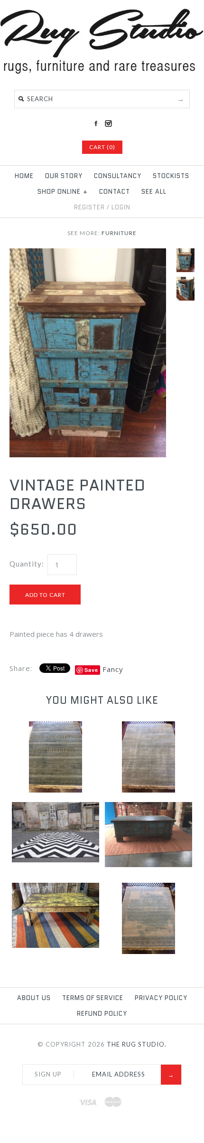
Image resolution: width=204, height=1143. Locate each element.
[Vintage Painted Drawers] (87, 254)
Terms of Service (92, 997)
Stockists (171, 175)
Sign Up (48, 1074)
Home (24, 175)
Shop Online (62, 191)
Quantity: (26, 563)
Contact (114, 191)
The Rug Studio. (137, 1044)
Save (91, 669)
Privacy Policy (161, 997)
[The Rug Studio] (102, 71)
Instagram (108, 123)
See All (154, 191)
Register (89, 207)
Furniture (119, 232)
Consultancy (117, 175)
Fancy (112, 669)
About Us (34, 997)
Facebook (96, 123)
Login (120, 207)
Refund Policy (102, 1013)
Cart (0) (102, 147)
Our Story (64, 175)
